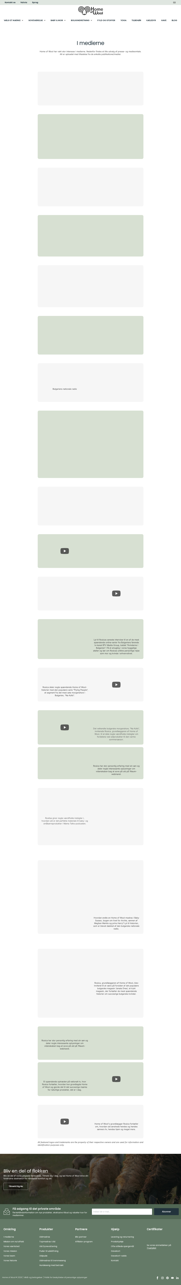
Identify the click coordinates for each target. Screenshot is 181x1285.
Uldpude (43, 1255)
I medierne (8, 1236)
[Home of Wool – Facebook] (157, 1277)
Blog (174, 20)
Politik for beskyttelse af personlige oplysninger (65, 1277)
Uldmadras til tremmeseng (52, 1260)
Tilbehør (136, 20)
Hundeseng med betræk (51, 1265)
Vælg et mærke (12, 20)
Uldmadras (44, 1236)
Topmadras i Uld (47, 1241)
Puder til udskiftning (48, 1251)
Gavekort (115, 1251)
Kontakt (115, 1260)
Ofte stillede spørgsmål (122, 1246)
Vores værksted (11, 1246)
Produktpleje (117, 1241)
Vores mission (10, 1251)
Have (163, 20)
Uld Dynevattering (48, 1246)
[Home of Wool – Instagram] (162, 1277)
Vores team (9, 1255)
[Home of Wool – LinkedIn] (177, 1277)
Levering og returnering (122, 1236)
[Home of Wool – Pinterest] (167, 1277)
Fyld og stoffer (106, 20)
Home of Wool (8, 1277)
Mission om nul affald (13, 1241)
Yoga (123, 20)
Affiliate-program (84, 1241)
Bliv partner (81, 1236)
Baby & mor (57, 20)
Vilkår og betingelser (33, 1277)
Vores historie (10, 1260)
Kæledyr (151, 20)
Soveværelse (35, 20)
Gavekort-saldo (119, 1255)
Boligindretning (80, 20)
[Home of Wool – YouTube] (172, 1277)
